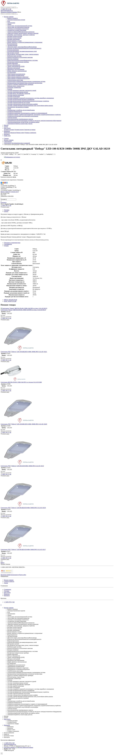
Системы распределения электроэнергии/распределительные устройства (28, 101)
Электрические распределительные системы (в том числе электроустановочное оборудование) (34, 120)
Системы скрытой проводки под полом (18, 102)
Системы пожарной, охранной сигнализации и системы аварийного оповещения (30, 98)
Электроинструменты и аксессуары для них (19, 123)
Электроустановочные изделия (16, 19)
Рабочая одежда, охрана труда (15, 86)
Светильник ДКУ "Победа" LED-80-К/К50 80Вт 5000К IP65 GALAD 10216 (22, 466)
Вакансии (13, 132)
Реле (8, 21)
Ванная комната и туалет (14, 40)
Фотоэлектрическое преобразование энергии (20, 119)
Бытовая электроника (13, 39)
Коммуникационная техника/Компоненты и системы (22, 60)
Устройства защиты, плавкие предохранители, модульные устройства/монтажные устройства (34, 114)
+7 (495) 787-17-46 (6, 9)
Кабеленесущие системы (14, 56)
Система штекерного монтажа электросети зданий (21, 90)
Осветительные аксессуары (15, 80)
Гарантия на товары (29, 129)
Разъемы (9, 89)
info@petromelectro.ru (7, 10)
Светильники (11, 22)
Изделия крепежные (13, 50)
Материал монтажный (13, 68)
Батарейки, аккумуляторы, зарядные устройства (21, 34)
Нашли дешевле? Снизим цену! (10, 191)
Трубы (9, 108)
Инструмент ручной (13, 53)
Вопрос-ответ (20, 132)
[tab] (8, 244)
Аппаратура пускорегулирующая (16, 30)
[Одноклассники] (3, 182)
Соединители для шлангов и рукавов (18, 107)
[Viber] (5, 182)
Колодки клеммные (12, 59)
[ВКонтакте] (1, 182)
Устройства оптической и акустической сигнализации (22, 116)
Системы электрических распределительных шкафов (22, 104)
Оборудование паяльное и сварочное (17, 77)
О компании (7, 589)
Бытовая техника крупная (14, 36)
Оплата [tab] (6, 211)
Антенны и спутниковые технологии (18, 28)
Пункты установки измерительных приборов (20, 84)
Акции (6, 126)
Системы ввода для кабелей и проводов (18, 93)
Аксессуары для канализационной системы (19, 25)
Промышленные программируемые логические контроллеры (24, 83)
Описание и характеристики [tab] (12, 242)
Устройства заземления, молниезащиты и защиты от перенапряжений (27, 113)
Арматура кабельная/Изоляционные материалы (20, 31)
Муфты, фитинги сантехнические (17, 71)
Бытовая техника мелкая (14, 37)
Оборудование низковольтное (15, 75)
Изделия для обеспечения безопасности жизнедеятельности (24, 48)
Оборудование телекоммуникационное (18, 78)
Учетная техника (12, 117)
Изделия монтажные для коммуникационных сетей (22, 51)
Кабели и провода (12, 18)
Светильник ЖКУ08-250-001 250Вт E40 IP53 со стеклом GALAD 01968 (21, 382)
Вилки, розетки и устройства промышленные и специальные (24, 42)
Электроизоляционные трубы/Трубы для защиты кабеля (23, 122)
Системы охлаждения (13, 96)
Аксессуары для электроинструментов (18, 27)
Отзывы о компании (30, 132)
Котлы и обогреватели (13, 65)
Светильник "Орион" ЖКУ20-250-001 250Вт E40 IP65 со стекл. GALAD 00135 (23, 310)
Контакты (7, 134)
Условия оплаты (19, 129)
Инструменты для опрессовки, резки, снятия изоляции (23, 54)
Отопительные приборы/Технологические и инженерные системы (26, 81)
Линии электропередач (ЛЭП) (15, 66)
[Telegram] (7, 182)
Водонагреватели (12, 44)
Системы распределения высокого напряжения (20, 99)
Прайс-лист (7, 135)
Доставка (6, 591)
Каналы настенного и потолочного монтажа (20, 57)
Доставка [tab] (6, 210)
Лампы (9, 24)
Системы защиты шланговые (15, 95)
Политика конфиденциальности (10, 574)
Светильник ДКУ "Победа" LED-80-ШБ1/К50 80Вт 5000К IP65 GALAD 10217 (23, 549)
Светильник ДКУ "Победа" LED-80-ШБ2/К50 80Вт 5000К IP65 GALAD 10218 (23, 507)
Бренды (6, 125)
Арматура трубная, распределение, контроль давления (22, 33)
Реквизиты (7, 132)
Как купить (7, 128)
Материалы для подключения (15, 69)
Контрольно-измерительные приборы (18, 62)
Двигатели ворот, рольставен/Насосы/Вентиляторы (22, 47)
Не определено (11, 72)
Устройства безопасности (14, 111)
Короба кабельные (12, 63)
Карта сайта (22, 574)
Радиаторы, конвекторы (14, 87)
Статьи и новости (9, 581)
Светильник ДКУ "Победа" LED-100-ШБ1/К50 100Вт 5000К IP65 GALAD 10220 (24, 424)
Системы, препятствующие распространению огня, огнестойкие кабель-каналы (30, 105)
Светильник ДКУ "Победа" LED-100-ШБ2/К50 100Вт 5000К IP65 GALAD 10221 (24, 351)
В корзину (4, 202)
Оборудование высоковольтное (16, 74)
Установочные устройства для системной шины (21, 110)
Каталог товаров (8, 16)
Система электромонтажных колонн (17, 92)
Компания (7, 131)
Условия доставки (9, 129)
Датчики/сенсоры (12, 45)
